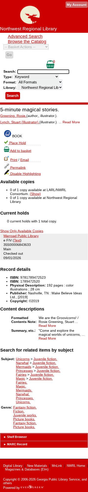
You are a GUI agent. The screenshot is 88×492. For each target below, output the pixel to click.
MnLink (57, 466)
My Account (77, 5)
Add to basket (20, 151)
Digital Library (12, 466)
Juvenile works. (25, 415)
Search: (10, 71)
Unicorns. (23, 402)
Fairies (21, 375)
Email (24, 160)
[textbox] (41, 72)
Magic (20, 378)
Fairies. (21, 382)
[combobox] (43, 71)
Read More (71, 122)
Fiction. (18, 411)
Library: (10, 88)
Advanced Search (25, 36)
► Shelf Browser (15, 437)
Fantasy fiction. (25, 407)
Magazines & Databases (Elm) (26, 469)
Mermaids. (24, 390)
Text (17, 240)
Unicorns (23, 359)
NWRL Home (76, 466)
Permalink (17, 168)
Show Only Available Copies (21, 231)
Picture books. (24, 419)
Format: (10, 82)
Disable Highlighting (25, 174)
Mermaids (23, 367)
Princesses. (25, 398)
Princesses (24, 371)
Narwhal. (23, 394)
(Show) (35, 194)
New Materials (37, 466)
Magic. (21, 386)
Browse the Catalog (27, 41)
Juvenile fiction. (45, 359)
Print (13, 160)
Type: (8, 77)
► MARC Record (15, 444)
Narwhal (22, 363)
